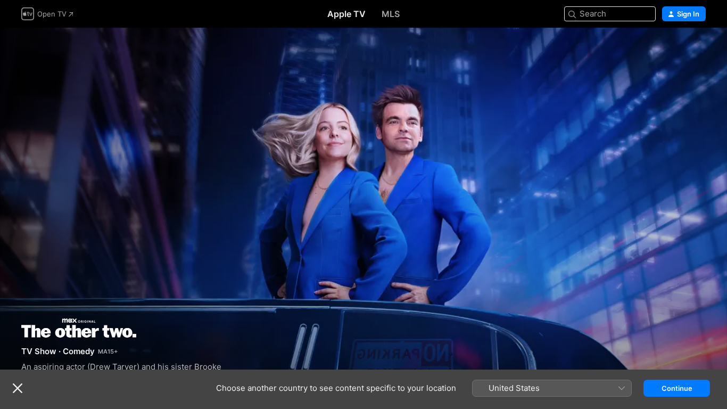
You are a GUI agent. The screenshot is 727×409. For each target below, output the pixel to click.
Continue (677, 388)
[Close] (17, 388)
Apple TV (346, 14)
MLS (391, 14)
